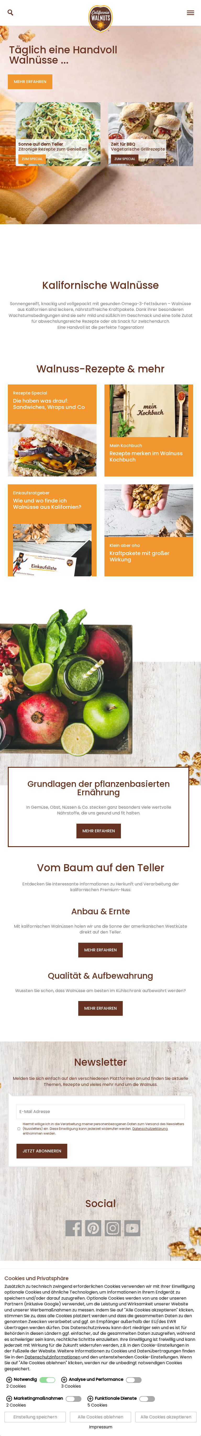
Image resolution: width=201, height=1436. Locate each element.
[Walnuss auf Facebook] (73, 1234)
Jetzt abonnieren (42, 1151)
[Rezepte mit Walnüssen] (10, 12)
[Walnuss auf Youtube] (132, 1234)
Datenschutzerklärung (150, 1128)
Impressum (100, 1427)
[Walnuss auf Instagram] (112, 1234)
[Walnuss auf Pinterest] (93, 1234)
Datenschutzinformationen (52, 1357)
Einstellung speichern (35, 1417)
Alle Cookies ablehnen (100, 1417)
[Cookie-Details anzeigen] (9, 1380)
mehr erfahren (98, 831)
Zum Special (32, 159)
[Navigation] (190, 12)
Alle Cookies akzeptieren (166, 1417)
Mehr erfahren (30, 82)
